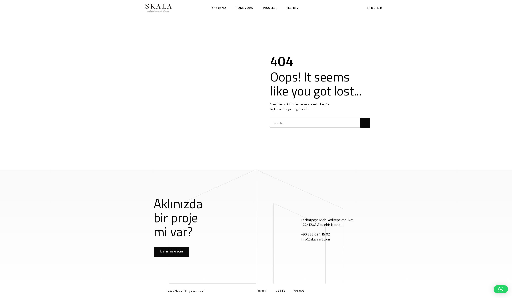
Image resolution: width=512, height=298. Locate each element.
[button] (501, 289)
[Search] (365, 123)
